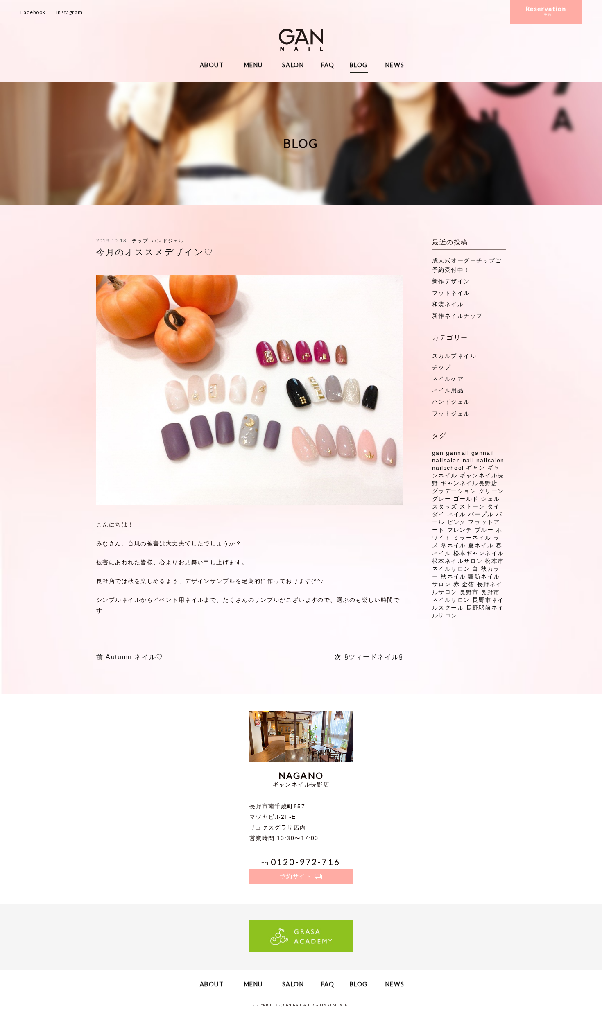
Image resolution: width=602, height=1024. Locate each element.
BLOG (359, 64)
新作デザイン (451, 281)
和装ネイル (448, 304)
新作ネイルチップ (457, 315)
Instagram (69, 12)
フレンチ (460, 530)
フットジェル (451, 413)
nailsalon (490, 460)
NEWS (395, 64)
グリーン (491, 491)
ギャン (475, 467)
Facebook (33, 12)
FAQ (328, 64)
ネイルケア (448, 378)
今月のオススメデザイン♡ (154, 252)
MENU (253, 64)
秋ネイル (453, 576)
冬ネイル (453, 545)
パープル (480, 514)
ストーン (472, 506)
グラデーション (454, 491)
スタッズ (444, 506)
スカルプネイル (454, 356)
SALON (293, 64)
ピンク (456, 522)
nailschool (448, 467)
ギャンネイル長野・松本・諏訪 (301, 40)
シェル (490, 498)
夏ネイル (480, 545)
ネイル (456, 514)
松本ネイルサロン (457, 561)
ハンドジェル (168, 241)
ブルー (484, 530)
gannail (457, 453)
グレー (441, 498)
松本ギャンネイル (478, 553)
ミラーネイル (472, 537)
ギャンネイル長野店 (469, 483)
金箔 (468, 584)
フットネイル (451, 292)
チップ (140, 241)
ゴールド (466, 498)
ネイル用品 (448, 390)
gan (438, 453)
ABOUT (212, 64)
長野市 (468, 592)
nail (468, 460)
